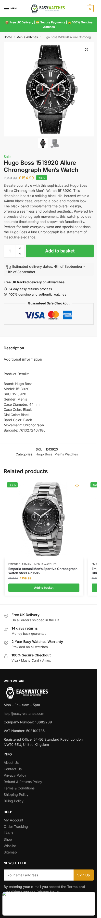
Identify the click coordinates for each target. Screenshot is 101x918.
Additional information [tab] (23, 359)
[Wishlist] (77, 486)
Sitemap (10, 852)
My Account (13, 820)
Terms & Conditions (19, 788)
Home (8, 37)
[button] (90, 8)
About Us (11, 762)
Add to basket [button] (43, 587)
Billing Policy (14, 801)
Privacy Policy (15, 775)
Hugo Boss (44, 454)
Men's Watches (27, 37)
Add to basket (60, 250)
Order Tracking (16, 826)
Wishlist (10, 846)
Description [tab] (14, 348)
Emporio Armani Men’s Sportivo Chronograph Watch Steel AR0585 (42, 571)
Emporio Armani (20, 564)
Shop (8, 839)
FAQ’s (8, 833)
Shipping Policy (16, 794)
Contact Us (13, 769)
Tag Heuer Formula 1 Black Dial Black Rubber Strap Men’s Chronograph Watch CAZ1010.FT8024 (55, 896)
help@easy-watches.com (24, 713)
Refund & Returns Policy (23, 782)
